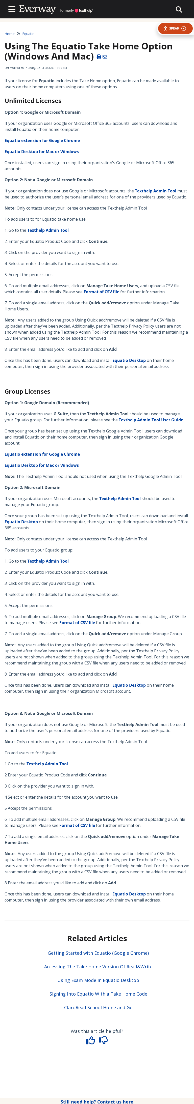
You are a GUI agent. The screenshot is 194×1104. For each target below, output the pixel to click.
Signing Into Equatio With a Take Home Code (98, 994)
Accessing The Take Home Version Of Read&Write (98, 967)
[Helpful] (91, 1042)
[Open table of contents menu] (13, 9)
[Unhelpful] (103, 1042)
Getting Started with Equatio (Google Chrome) (98, 953)
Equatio (28, 33)
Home (10, 33)
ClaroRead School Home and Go (98, 1007)
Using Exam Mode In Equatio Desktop (98, 980)
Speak (174, 28)
